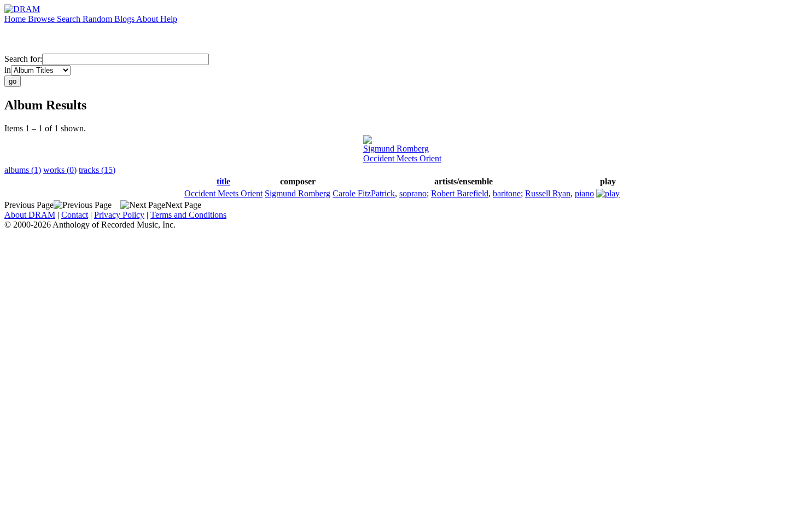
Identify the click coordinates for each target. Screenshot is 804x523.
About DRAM (29, 214)
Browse (42, 19)
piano (584, 193)
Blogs (125, 19)
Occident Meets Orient (402, 158)
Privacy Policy (119, 214)
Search (70, 19)
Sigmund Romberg (396, 148)
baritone (507, 193)
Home (16, 19)
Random (98, 19)
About (148, 19)
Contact (74, 214)
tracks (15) (97, 170)
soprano (413, 193)
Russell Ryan (547, 193)
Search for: (23, 58)
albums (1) (22, 170)
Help (168, 19)
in (7, 69)
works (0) (60, 170)
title (223, 181)
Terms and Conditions (188, 214)
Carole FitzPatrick (364, 193)
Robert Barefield (459, 193)
